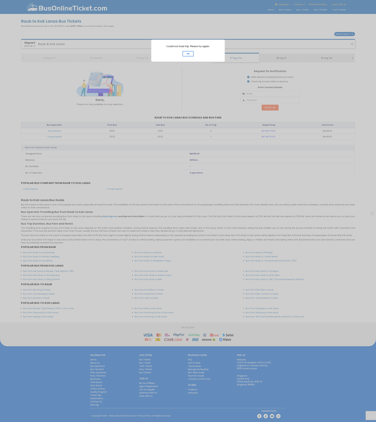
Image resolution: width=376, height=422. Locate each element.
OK (188, 53)
